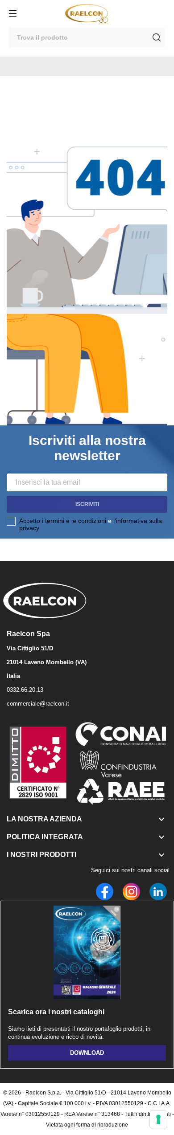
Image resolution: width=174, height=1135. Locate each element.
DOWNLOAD (87, 1052)
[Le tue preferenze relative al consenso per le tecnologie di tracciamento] (158, 1119)
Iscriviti (87, 504)
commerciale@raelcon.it (38, 703)
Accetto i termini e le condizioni (62, 520)
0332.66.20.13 (25, 689)
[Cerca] (157, 37)
